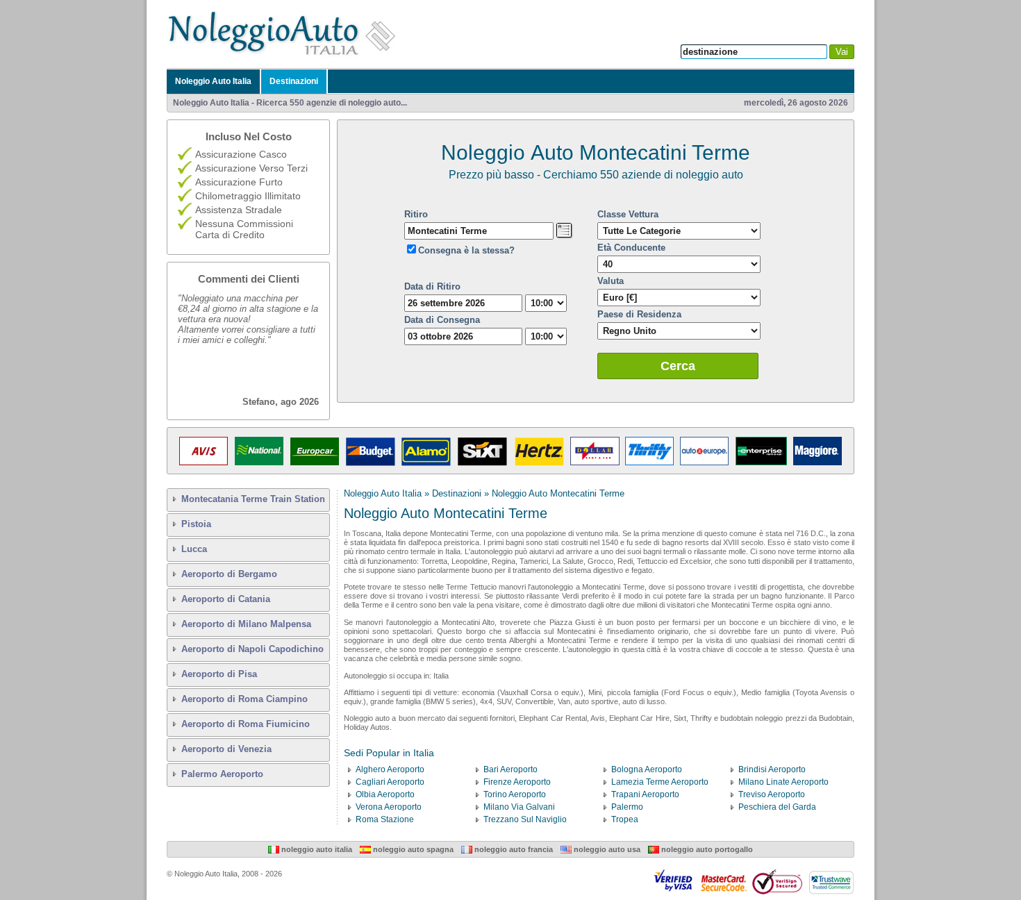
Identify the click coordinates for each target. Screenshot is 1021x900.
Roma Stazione (385, 819)
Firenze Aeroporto (517, 782)
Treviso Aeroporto (771, 794)
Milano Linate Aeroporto (783, 782)
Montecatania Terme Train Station (253, 499)
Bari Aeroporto (510, 769)
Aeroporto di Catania (225, 599)
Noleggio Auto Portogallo (706, 849)
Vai (842, 52)
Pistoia (196, 524)
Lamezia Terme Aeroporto (659, 782)
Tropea (624, 819)
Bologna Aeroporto (646, 769)
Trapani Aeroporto (645, 794)
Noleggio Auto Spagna (412, 849)
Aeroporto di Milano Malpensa (246, 624)
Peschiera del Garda (777, 807)
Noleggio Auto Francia (512, 849)
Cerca (678, 366)
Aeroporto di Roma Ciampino (244, 699)
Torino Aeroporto (514, 794)
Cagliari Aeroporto (390, 782)
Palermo (627, 807)
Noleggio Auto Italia (213, 81)
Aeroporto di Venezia (226, 749)
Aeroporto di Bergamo (229, 574)
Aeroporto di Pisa (219, 674)
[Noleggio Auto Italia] (285, 55)
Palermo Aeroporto (222, 774)
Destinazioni (293, 81)
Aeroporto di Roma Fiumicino (245, 724)
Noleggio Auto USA (606, 849)
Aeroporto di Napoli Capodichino (252, 649)
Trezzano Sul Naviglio (525, 819)
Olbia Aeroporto (385, 794)
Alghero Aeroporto (390, 769)
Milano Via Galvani (519, 807)
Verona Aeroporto (389, 807)
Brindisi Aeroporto (772, 769)
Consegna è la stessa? (466, 250)
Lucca (194, 549)
